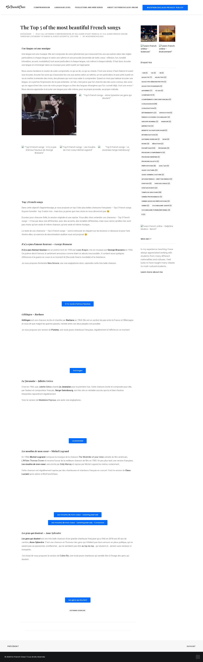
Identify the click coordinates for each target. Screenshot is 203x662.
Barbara (39, 314)
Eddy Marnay (66, 464)
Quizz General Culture (153, 174)
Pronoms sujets (150, 161)
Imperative (148, 126)
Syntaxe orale (162, 183)
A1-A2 (41, 34)
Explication (165, 113)
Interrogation (150, 135)
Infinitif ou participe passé (154, 130)
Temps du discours (151, 192)
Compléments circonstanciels (156, 99)
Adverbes (147, 90)
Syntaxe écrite (149, 188)
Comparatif (148, 95)
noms (145, 144)
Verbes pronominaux (152, 197)
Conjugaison (149, 104)
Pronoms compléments (153, 152)
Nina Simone (53, 263)
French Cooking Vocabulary (156, 117)
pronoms (163, 148)
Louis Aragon (82, 250)
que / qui (164, 166)
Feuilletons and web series (89, 7)
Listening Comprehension (58, 34)
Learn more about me (152, 272)
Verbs (145, 205)
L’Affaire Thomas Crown (33, 460)
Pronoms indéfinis (151, 157)
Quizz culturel (150, 170)
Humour (166, 121)
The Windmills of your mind (91, 457)
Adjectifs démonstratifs (154, 82)
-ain (145, 73)
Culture (74, 36)
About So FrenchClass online (122, 7)
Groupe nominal (150, 121)
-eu (153, 73)
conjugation (149, 108)
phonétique (148, 148)
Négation (158, 144)
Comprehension (42, 7)
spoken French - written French (157, 179)
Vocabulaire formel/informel (156, 210)
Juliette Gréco (45, 387)
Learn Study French (88, 34)
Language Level (62, 7)
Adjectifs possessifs (152, 86)
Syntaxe (147, 183)
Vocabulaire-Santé (162, 205)
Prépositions (149, 166)
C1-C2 (103, 34)
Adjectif (147, 77)
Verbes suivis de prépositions (156, 201)
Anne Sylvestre (53, 533)
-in (161, 73)
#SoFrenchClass (94, 36)
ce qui (159, 90)
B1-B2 (74, 34)
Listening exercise (77, 610)
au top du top (88, 546)
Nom (166, 139)
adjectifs (160, 77)
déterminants (149, 113)
